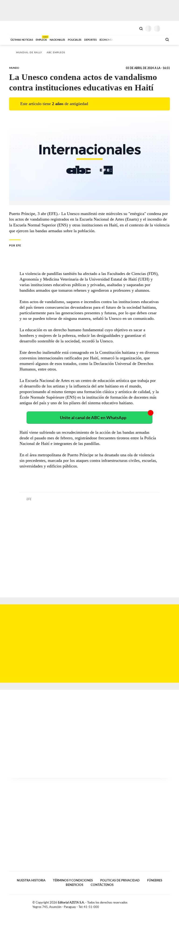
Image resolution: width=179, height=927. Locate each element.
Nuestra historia (31, 880)
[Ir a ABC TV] (121, 39)
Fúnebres (154, 880)
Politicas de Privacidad (120, 880)
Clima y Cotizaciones (133, 28)
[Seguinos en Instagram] (168, 903)
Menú (167, 28)
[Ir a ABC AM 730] (134, 39)
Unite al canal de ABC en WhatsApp (93, 418)
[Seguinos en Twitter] (158, 903)
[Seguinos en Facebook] (153, 903)
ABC (18, 28)
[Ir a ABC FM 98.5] (153, 39)
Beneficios (74, 885)
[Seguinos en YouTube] (163, 903)
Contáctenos (102, 885)
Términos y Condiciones (73, 880)
